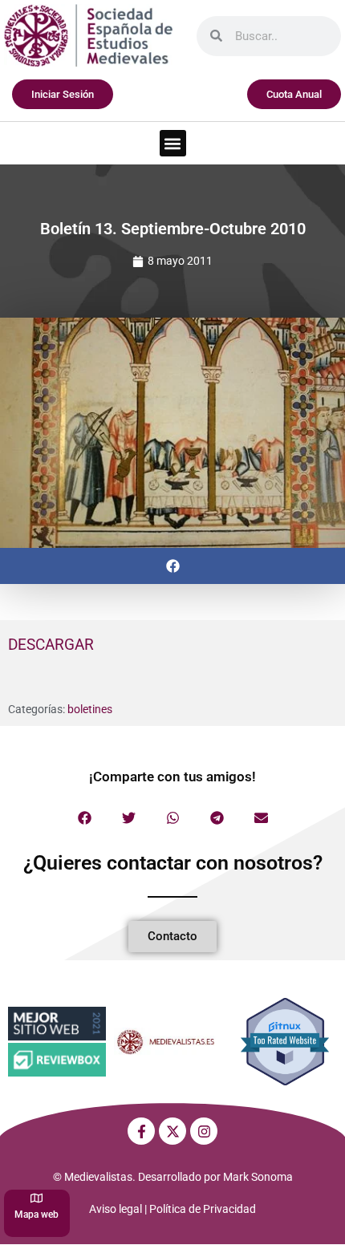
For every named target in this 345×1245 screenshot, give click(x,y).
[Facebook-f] (141, 1131)
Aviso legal (115, 1208)
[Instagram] (203, 1131)
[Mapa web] (36, 1198)
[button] (173, 143)
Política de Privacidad (202, 1208)
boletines (89, 709)
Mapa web (36, 1214)
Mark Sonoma (258, 1176)
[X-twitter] (172, 1131)
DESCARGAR (51, 644)
